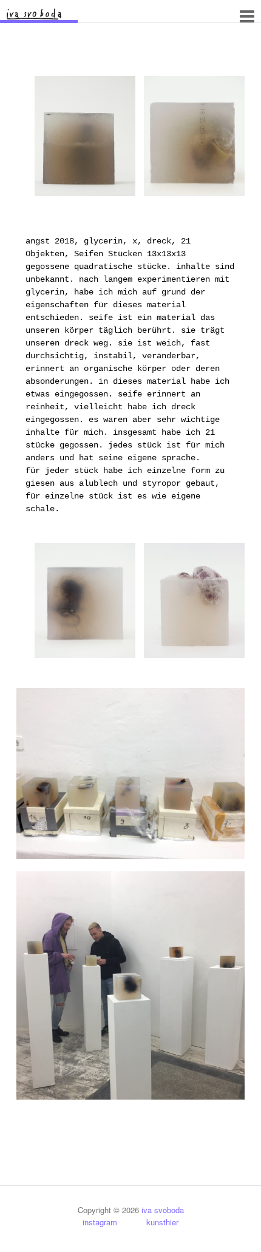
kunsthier (153, 1222)
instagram (106, 1222)
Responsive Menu (247, 16)
